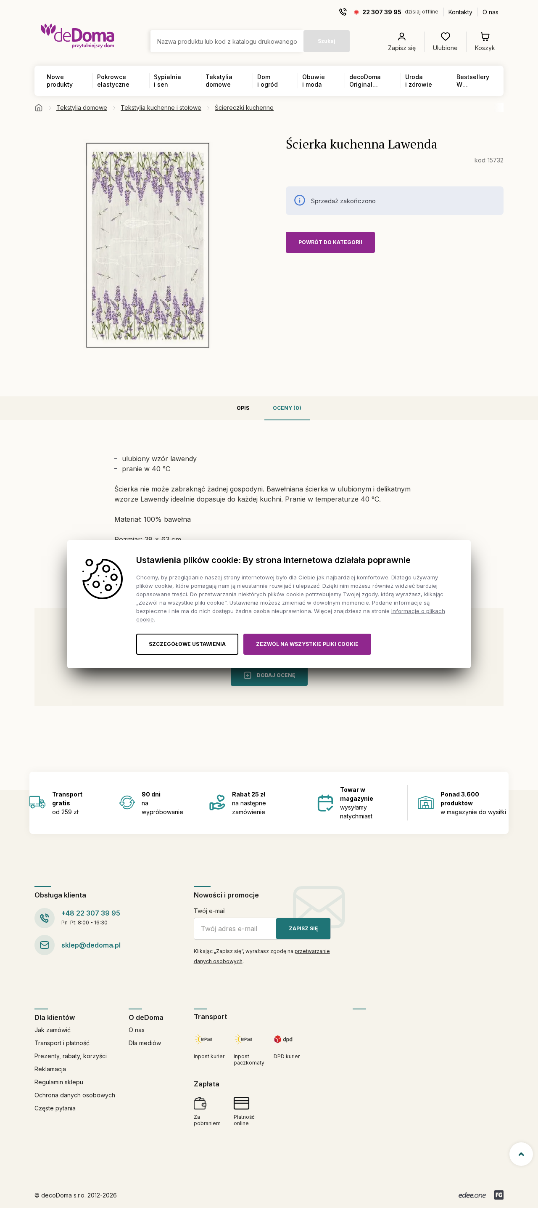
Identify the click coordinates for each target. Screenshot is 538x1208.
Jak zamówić (52, 1029)
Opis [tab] (243, 408)
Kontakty (460, 12)
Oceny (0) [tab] (287, 408)
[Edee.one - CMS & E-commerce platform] (472, 1195)
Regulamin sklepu (58, 1082)
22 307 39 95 (381, 12)
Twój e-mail (210, 910)
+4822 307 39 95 (90, 913)
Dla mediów (145, 1042)
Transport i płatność (62, 1042)
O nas (490, 12)
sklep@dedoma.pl (91, 945)
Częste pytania (55, 1108)
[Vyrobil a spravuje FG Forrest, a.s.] (499, 1195)
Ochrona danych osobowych (74, 1095)
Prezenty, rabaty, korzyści (70, 1055)
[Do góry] (521, 1154)
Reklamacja (50, 1069)
